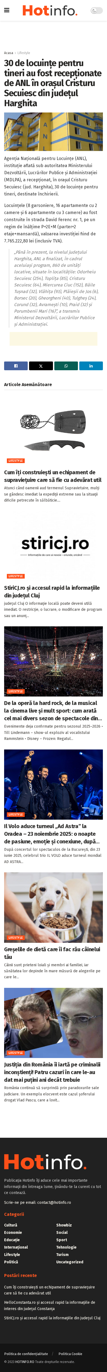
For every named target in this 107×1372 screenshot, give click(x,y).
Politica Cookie (70, 1354)
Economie (13, 1232)
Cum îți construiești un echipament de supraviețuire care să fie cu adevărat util (52, 476)
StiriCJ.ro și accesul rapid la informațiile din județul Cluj (52, 592)
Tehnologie (66, 1247)
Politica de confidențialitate (26, 1354)
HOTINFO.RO (24, 1362)
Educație (12, 1240)
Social (61, 1232)
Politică (11, 1262)
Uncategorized (69, 1262)
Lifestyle (24, 53)
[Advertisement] (53, 33)
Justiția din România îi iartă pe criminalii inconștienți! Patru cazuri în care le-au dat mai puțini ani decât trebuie (52, 1072)
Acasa (8, 53)
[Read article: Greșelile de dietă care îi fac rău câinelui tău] (53, 907)
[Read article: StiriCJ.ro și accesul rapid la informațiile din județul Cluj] (53, 546)
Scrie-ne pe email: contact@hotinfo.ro (37, 1202)
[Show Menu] (6, 10)
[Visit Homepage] (50, 10)
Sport (61, 1240)
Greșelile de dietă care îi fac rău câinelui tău (52, 953)
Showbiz (64, 1225)
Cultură (10, 1225)
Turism (62, 1254)
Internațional (16, 1247)
